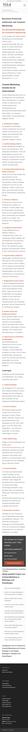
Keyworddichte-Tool (6, 706)
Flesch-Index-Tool (6, 704)
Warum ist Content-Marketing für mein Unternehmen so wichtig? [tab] (14, 593)
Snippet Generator (6, 698)
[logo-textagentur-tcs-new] (11, 5)
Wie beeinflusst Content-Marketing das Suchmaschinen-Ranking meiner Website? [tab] (14, 619)
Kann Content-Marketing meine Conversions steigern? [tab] (13, 626)
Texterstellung (5, 683)
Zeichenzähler (5, 700)
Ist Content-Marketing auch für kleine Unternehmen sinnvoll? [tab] (13, 639)
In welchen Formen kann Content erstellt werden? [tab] (14, 606)
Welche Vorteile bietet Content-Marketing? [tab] (13, 599)
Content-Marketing (7, 10)
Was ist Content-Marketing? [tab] (12, 588)
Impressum (4, 670)
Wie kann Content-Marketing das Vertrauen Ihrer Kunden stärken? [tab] (14, 612)
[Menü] (24, 5)
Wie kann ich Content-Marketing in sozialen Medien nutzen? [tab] (14, 632)
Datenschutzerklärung (7, 672)
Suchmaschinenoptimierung (11, 447)
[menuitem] (24, 5)
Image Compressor (6, 702)
